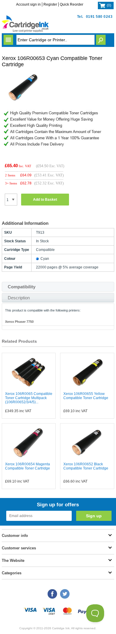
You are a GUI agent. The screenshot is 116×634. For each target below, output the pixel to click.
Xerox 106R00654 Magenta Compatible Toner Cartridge (27, 466)
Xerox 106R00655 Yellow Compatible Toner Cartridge (85, 396)
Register (50, 4)
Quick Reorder (71, 4)
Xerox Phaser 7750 (19, 321)
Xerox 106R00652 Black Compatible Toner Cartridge (85, 466)
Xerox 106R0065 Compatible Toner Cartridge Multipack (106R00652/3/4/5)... (28, 398)
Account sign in (28, 4)
